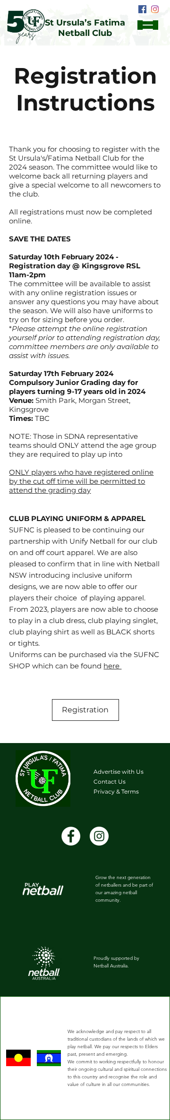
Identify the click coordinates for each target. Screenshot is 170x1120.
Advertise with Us (119, 771)
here (112, 665)
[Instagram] (155, 9)
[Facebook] (142, 9)
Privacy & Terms (116, 791)
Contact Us (110, 781)
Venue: (22, 400)
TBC (29, 418)
